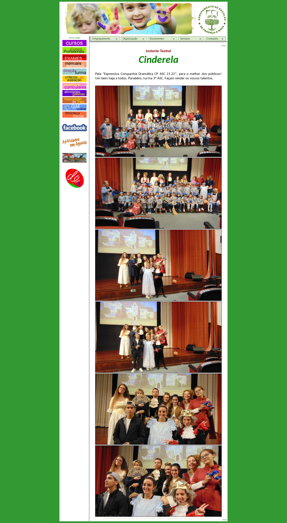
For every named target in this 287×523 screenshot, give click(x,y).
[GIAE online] (74, 109)
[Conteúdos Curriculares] (74, 88)
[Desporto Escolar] (74, 187)
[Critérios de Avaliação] (74, 80)
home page (74, 37)
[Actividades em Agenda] (74, 146)
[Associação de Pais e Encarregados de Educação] (74, 102)
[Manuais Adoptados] (74, 66)
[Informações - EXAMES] (74, 59)
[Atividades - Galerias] (74, 95)
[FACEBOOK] (74, 130)
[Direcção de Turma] (74, 73)
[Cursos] (74, 45)
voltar (223, 45)
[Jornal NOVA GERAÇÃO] (74, 161)
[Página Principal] (212, 33)
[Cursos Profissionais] (74, 52)
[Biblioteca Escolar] (74, 116)
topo (224, 519)
